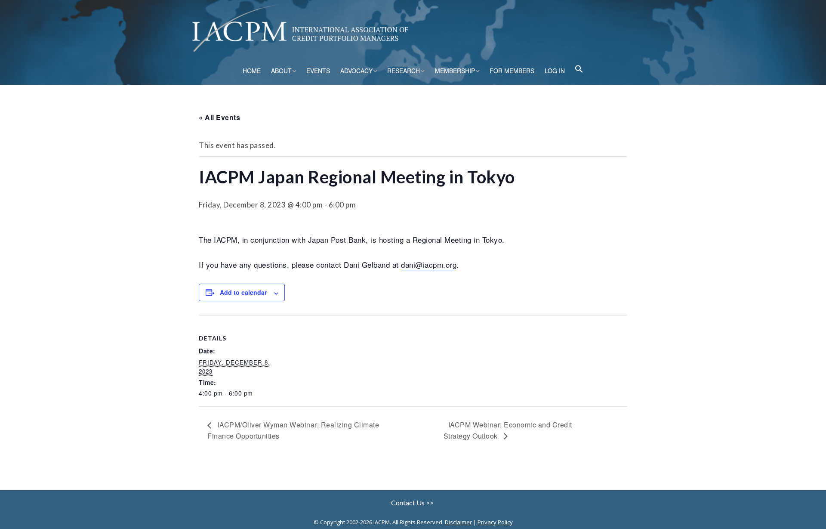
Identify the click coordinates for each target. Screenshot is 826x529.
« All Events (219, 117)
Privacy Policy (495, 522)
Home (252, 70)
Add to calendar (243, 292)
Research (403, 70)
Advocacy (356, 70)
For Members (512, 70)
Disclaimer (458, 522)
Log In (555, 70)
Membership (455, 70)
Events (318, 70)
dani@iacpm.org (428, 264)
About (281, 70)
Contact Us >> (413, 502)
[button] (579, 70)
